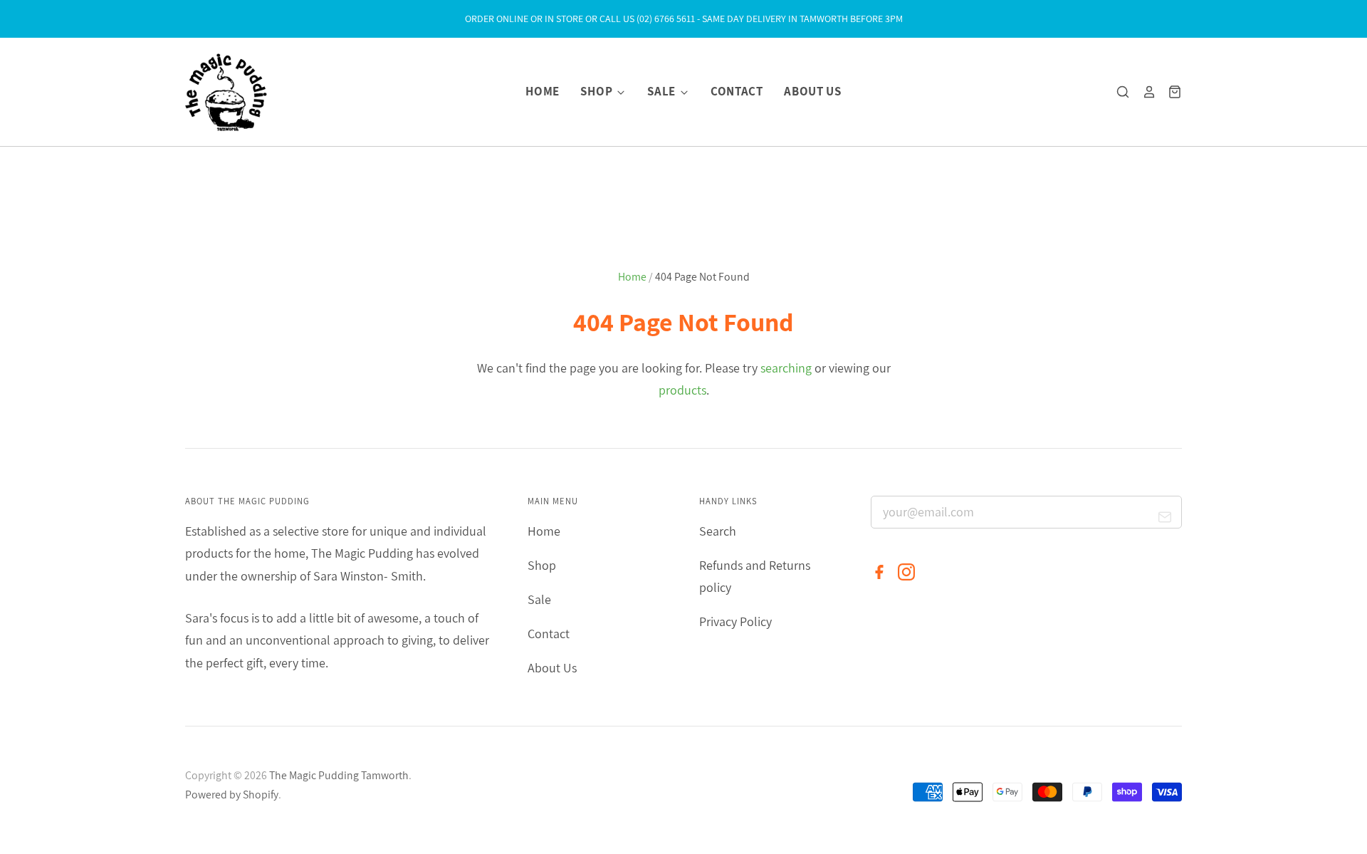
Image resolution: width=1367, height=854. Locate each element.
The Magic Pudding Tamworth (339, 775)
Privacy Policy (735, 621)
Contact (737, 91)
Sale (662, 91)
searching (786, 368)
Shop (597, 91)
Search (717, 531)
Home (542, 91)
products (682, 390)
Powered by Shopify (231, 794)
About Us (812, 91)
